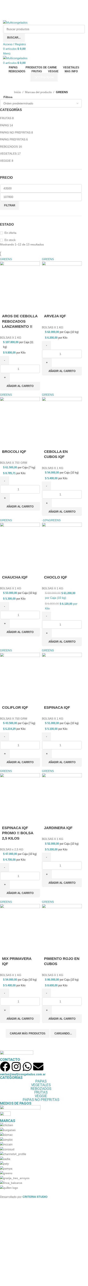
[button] (20, 386)
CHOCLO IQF (55, 577)
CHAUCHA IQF (15, 577)
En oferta (10, 232)
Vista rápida (5, 306)
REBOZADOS (9, 146)
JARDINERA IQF (58, 828)
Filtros (7, 96)
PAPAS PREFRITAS (12, 139)
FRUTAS (5, 118)
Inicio (17, 92)
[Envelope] (38, 1066)
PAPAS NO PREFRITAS (15, 132)
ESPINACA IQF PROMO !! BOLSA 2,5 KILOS (17, 833)
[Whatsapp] (27, 1066)
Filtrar (9, 205)
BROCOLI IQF (14, 452)
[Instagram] (16, 1066)
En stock (10, 240)
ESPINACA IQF (57, 707)
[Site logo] (15, 22)
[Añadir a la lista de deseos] (16, 306)
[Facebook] (5, 1066)
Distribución (44, 77)
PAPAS (4, 125)
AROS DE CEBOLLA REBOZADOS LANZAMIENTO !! (19, 321)
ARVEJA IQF (55, 316)
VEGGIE (5, 160)
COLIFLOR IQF (15, 707)
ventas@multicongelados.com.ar (23, 1074)
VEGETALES (8, 153)
